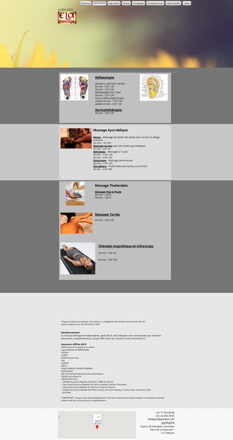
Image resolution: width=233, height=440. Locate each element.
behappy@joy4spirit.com (161, 419)
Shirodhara (100, 166)
